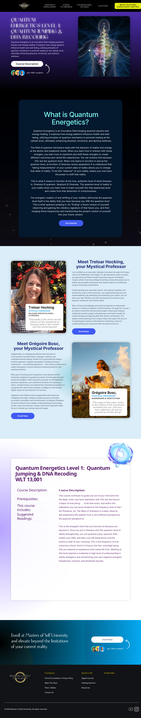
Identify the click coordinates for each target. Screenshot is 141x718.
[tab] (32, 490)
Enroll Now (84, 331)
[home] (26, 5)
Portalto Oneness (66, 6)
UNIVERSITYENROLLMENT (50, 6)
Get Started (71, 223)
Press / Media (50, 688)
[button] (84, 6)
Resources (86, 688)
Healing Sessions (89, 683)
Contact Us (49, 692)
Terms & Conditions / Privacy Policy (59, 678)
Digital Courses (88, 678)
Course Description (27, 63)
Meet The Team (51, 683)
